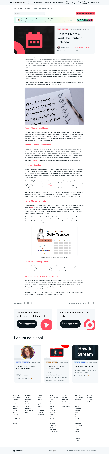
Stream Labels (66, 404)
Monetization (16, 406)
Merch (52, 414)
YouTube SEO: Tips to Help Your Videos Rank (55, 367)
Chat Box (64, 402)
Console (77, 419)
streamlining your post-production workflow (56, 185)
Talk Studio (53, 429)
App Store (40, 404)
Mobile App (53, 406)
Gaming (15, 412)
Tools (21, 8)
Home (15, 8)
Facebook (28, 408)
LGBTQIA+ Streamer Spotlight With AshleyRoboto (27, 367)
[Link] (31, 303)
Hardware (15, 404)
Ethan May (27, 378)
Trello (31, 207)
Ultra (51, 399)
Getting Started (17, 397)
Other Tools (53, 419)
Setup (39, 397)
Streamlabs (94, 2)
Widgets (40, 406)
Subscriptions (78, 425)
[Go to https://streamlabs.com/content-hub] (17, 2)
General (77, 417)
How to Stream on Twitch (83, 366)
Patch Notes (41, 414)
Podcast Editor (54, 431)
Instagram (28, 399)
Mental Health (16, 419)
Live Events (16, 414)
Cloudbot (52, 410)
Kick (26, 412)
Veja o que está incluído (67, 21)
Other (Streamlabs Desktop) (41, 410)
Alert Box (64, 397)
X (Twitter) (28, 402)
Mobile (15, 408)
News (14, 417)
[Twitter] (24, 303)
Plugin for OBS (54, 397)
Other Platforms (29, 410)
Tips (51, 408)
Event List (65, 399)
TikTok (27, 397)
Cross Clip (36, 160)
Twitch (27, 404)
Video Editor (28, 8)
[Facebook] (28, 303)
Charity (15, 410)
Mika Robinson (61, 380)
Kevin (85, 375)
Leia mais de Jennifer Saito (79, 47)
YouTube (27, 406)
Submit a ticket (79, 436)
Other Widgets (66, 406)
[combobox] (29, 13)
